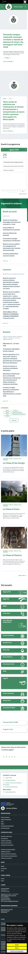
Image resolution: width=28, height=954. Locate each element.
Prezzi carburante (8, 693)
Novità (2, 862)
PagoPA (5, 678)
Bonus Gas (6, 650)
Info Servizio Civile (8, 664)
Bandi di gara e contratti (7, 909)
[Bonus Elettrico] (22, 657)
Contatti (3, 885)
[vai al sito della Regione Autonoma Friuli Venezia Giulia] (4, 1)
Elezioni (6, 332)
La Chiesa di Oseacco (12, 555)
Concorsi (7, 269)
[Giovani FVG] (22, 701)
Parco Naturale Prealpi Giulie (7, 621)
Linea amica (6, 613)
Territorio (5, 460)
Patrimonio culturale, (8, 458)
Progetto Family (8, 729)
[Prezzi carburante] (22, 694)
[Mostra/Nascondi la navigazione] (2, 6)
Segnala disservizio (10, 792)
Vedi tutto (22, 194)
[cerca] (25, 7)
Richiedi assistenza (10, 780)
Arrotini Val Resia (8, 635)
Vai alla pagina (7, 131)
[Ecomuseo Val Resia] (22, 708)
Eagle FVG (6, 599)
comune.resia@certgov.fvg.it (10, 901)
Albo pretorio (4, 912)
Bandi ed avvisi (10, 211)
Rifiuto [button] (16, 948)
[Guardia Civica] (22, 643)
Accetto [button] (17, 945)
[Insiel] (4, 952)
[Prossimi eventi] (25, 150)
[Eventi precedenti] (3, 150)
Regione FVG (7, 592)
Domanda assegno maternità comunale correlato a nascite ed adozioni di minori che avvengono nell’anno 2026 (13, 41)
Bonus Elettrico (7, 657)
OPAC (4, 671)
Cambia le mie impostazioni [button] (16, 951)
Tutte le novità (8, 61)
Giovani (4, 98)
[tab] (2, 190)
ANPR (4, 606)
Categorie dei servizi (6, 832)
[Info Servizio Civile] (22, 665)
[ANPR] (22, 607)
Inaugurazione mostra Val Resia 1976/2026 (13, 166)
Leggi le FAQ (8, 777)
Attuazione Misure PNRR (10, 722)
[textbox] (11, 757)
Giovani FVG (6, 700)
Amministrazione (5, 813)
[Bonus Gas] (22, 650)
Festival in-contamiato (8, 170)
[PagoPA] (22, 683)
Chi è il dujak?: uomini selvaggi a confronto (13, 162)
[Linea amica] (22, 614)
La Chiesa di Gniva (11, 509)
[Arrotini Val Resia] (22, 636)
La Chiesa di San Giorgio (14, 463)
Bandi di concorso (5, 911)
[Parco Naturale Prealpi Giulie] (22, 625)
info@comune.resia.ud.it (10, 895)
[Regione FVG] (22, 592)
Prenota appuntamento (11, 787)
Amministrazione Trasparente (9, 905)
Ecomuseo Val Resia (9, 708)
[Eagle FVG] (22, 599)
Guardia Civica (7, 642)
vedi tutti (14, 420)
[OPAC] (22, 672)
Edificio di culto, (18, 458)
